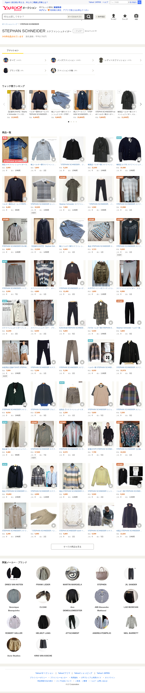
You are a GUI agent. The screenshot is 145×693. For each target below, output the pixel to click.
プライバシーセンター (58, 678)
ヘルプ (105, 2)
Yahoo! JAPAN (95, 2)
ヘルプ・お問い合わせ (99, 681)
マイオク (113, 19)
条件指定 (100, 17)
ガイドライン (110, 678)
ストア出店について (64, 681)
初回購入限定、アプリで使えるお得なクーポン (69, 10)
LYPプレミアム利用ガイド (91, 678)
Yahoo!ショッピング (83, 673)
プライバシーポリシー (38, 678)
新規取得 (57, 7)
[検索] (139, 2)
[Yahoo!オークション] (20, 7)
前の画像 (4, 104)
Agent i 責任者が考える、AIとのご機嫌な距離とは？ (26, 2)
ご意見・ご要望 (81, 681)
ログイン (43, 10)
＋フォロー (78, 31)
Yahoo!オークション (44, 673)
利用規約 (74, 678)
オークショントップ (9, 24)
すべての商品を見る (72, 547)
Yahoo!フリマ (64, 673)
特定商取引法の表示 (45, 681)
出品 (136, 19)
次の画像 (140, 104)
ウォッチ (125, 19)
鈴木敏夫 (133, 2)
